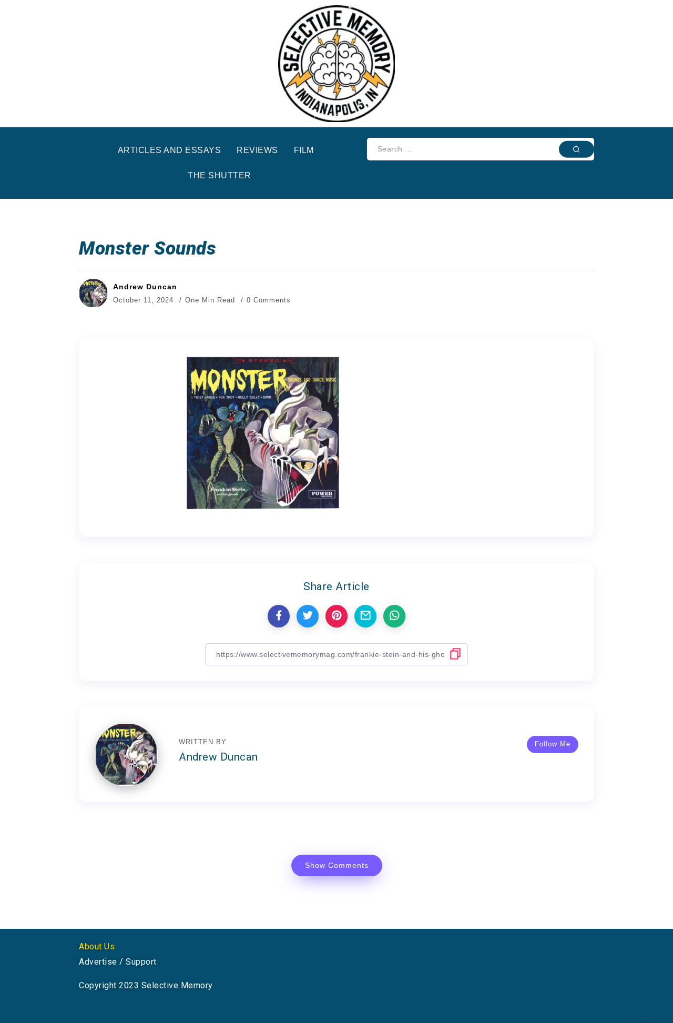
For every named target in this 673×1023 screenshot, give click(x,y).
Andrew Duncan (145, 286)
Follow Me (552, 744)
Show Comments (337, 865)
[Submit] (576, 148)
